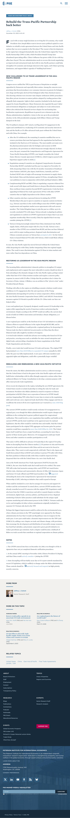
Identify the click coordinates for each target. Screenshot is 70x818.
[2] (30, 220)
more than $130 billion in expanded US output (32, 351)
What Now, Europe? (9, 740)
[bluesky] (36, 779)
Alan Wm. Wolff (11, 620)
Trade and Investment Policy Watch (20, 15)
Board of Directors (9, 676)
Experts (39, 698)
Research (7, 698)
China (20, 661)
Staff (4, 679)
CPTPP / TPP (11, 663)
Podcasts (6, 709)
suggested (54, 474)
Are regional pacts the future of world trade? (48, 617)
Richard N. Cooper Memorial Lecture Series (17, 734)
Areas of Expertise (42, 676)
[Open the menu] (66, 3)
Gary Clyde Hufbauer (43, 620)
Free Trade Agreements (47, 661)
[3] (40, 444)
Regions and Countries (43, 679)
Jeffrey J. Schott (11, 31)
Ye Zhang (60, 620)
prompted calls (46, 235)
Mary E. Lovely (28, 640)
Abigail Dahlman (11, 640)
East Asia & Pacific (30, 661)
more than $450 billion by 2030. (42, 429)
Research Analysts (42, 704)
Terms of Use (17, 814)
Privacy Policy (8, 814)
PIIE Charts (6, 715)
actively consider (28, 556)
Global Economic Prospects (12, 728)
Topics (39, 673)
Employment (7, 682)
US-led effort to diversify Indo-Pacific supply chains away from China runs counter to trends (18, 635)
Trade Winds (7, 737)
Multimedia (6, 712)
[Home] (8, 3)
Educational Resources (10, 718)
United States (11, 661)
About (6, 673)
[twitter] (5, 779)
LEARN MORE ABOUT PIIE (11, 761)
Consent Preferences (11, 772)
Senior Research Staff (43, 701)
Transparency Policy (9, 691)
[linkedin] (11, 779)
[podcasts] (24, 779)
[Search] (61, 3)
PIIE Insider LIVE (8, 731)
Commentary (7, 707)
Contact (5, 685)
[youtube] (17, 779)
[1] (34, 160)
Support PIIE (42, 726)
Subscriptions (7, 688)
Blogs (5, 701)
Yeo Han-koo (27, 620)
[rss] (30, 779)
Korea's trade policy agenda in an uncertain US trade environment (18, 617)
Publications (7, 704)
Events (6, 725)
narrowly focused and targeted (37, 566)
